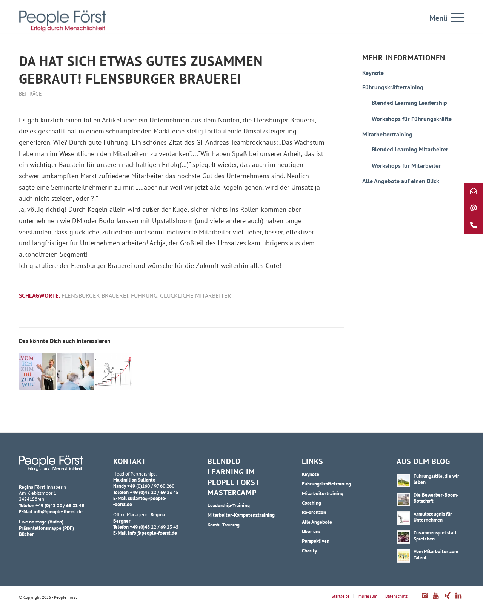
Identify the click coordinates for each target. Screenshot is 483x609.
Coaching (311, 503)
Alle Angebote (317, 522)
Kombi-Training (224, 525)
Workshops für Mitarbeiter (406, 165)
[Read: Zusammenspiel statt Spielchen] (403, 537)
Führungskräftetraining (392, 87)
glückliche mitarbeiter (195, 295)
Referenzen (314, 512)
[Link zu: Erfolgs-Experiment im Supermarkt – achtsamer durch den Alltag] (113, 371)
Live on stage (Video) (41, 522)
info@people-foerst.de (58, 511)
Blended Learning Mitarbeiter (410, 149)
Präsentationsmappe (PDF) (46, 528)
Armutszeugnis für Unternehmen (433, 517)
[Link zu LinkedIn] (458, 599)
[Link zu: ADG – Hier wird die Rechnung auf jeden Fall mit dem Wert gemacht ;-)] (75, 371)
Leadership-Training (229, 505)
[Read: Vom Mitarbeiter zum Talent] (403, 556)
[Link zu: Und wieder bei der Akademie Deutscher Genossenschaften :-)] (37, 371)
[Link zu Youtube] (435, 599)
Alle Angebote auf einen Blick (400, 181)
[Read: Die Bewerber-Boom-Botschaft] (403, 499)
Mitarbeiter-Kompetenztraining (241, 515)
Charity (309, 551)
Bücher (26, 534)
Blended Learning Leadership (409, 102)
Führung (144, 295)
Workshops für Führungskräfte (412, 118)
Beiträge (30, 93)
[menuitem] (455, 17)
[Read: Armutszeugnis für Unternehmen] (403, 518)
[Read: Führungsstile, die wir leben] (403, 480)
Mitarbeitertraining (387, 134)
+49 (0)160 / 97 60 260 (150, 486)
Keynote (373, 73)
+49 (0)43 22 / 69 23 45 (59, 505)
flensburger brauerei (95, 295)
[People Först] (62, 21)
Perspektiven (315, 541)
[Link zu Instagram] (424, 599)
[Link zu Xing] (447, 599)
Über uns (311, 531)
